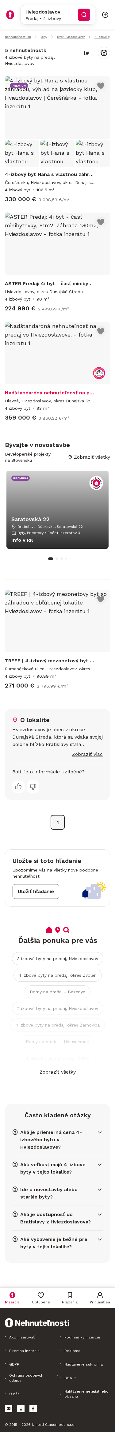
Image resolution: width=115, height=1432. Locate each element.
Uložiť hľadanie (36, 891)
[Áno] (18, 786)
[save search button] (104, 53)
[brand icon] (10, 15)
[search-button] (84, 15)
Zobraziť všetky (58, 1072)
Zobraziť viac (87, 754)
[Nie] (33, 786)
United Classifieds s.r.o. (53, 1424)
